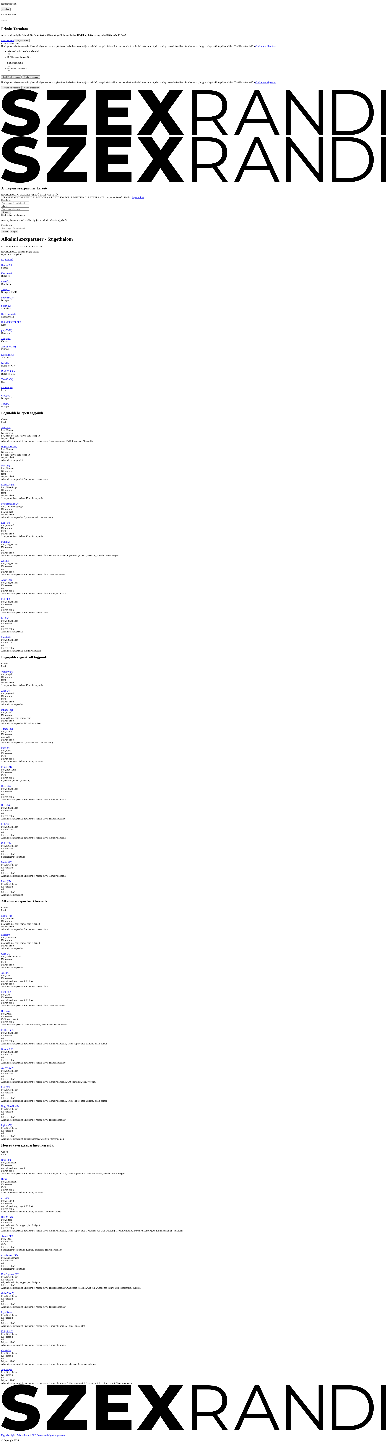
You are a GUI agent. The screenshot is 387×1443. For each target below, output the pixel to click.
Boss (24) (5, 805)
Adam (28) (6, 580)
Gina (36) (5, 954)
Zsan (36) (5, 690)
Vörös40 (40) (7, 671)
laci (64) (5, 618)
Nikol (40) (6, 934)
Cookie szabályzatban (265, 46)
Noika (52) (6, 915)
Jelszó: (4, 206)
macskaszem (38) (9, 1255)
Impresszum (60, 1435)
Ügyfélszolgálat (8, 1435)
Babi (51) (5, 1179)
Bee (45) (5, 1011)
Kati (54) (5, 522)
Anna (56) (6, 427)
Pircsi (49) (6, 748)
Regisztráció (138, 197)
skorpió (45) (7, 1236)
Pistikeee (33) (7, 1030)
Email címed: (7, 200)
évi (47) (5, 1198)
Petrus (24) (6, 767)
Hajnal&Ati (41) (9, 446)
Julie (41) (5, 973)
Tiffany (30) (7, 729)
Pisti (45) (5, 599)
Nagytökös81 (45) (10, 1106)
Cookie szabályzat (45, 1435)
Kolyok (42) (7, 1331)
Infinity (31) (7, 709)
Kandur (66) (7, 1049)
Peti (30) (5, 824)
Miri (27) (5, 465)
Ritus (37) (6, 1160)
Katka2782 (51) (8, 484)
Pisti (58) (5, 1087)
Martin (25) (6, 862)
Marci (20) (6, 637)
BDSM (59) (7, 1217)
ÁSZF (33, 1435)
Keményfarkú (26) (10, 1274)
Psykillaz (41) (7, 1312)
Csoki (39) (6, 1350)
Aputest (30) (7, 1369)
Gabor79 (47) (7, 1293)
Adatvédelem (23, 1435)
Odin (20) (6, 843)
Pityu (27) (6, 881)
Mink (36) (6, 992)
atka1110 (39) (7, 1068)
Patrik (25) (6, 542)
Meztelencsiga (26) (10, 503)
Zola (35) (5, 561)
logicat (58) (6, 1125)
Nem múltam (7, 40)
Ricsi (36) (6, 786)
